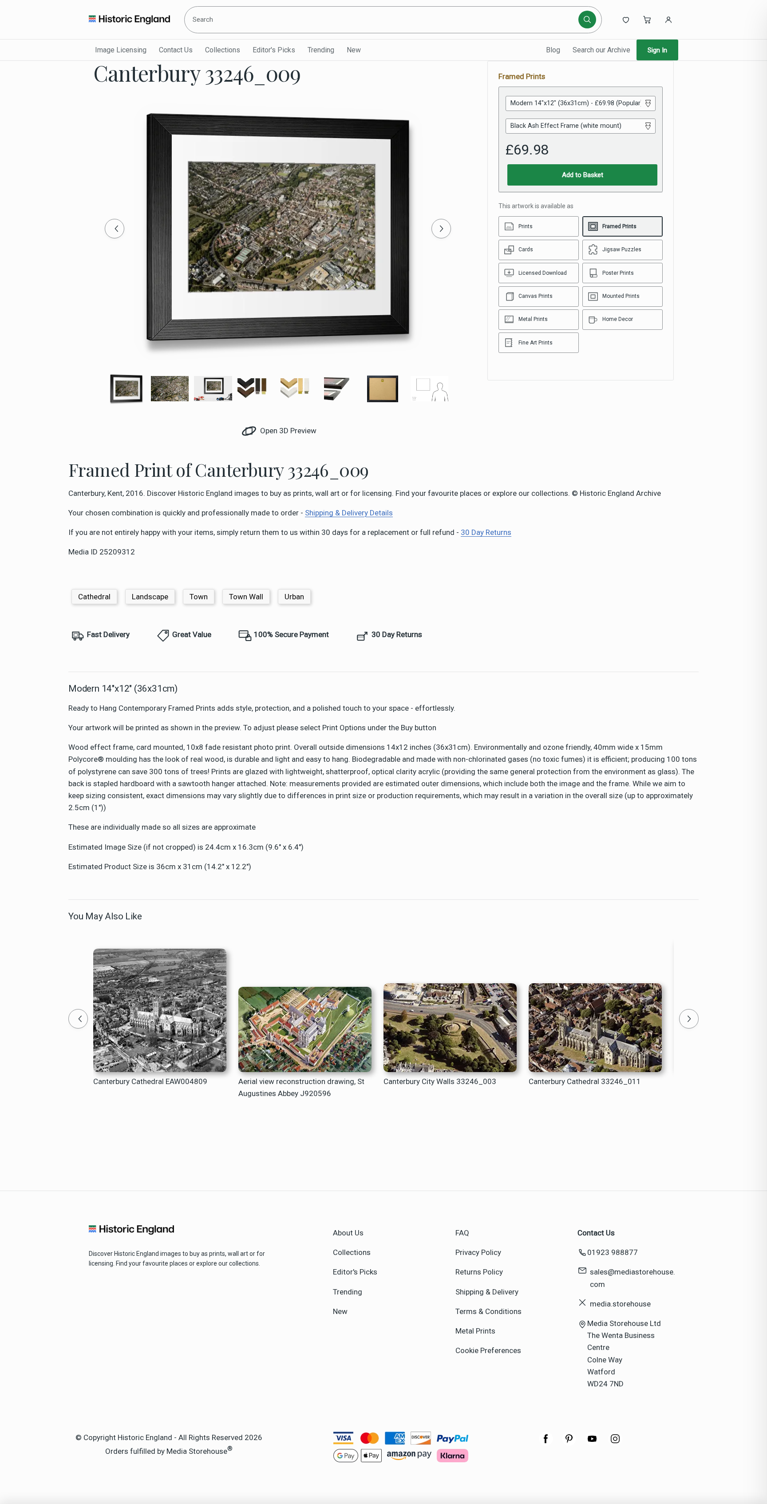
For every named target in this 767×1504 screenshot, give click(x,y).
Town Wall (246, 596)
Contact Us (176, 50)
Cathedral (94, 596)
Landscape (150, 596)
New (354, 50)
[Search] (587, 19)
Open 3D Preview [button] (287, 430)
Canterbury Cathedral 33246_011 (585, 1081)
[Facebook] (546, 1443)
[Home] (129, 19)
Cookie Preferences (488, 1350)
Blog (553, 50)
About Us (348, 1232)
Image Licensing (120, 50)
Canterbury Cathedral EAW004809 (150, 1081)
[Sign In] (668, 19)
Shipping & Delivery (486, 1291)
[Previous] (114, 228)
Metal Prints (475, 1330)
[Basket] (647, 19)
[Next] (441, 228)
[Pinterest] (569, 1443)
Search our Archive (601, 50)
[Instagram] (615, 1443)
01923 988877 (612, 1252)
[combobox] (383, 20)
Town (199, 596)
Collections (222, 50)
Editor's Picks (274, 50)
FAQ (462, 1232)
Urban (294, 596)
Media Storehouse (196, 1451)
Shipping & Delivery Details (349, 512)
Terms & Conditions (488, 1311)
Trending (321, 50)
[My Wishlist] (626, 19)
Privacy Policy (478, 1252)
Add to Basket (582, 175)
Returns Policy (479, 1271)
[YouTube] (592, 1443)
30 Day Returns (486, 532)
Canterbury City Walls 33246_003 (440, 1081)
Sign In (657, 50)
